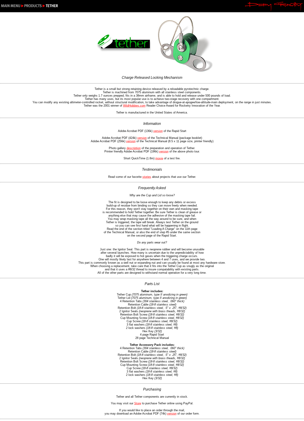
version (158, 131)
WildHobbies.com (134, 105)
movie (159, 158)
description (134, 148)
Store (137, 403)
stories (146, 176)
